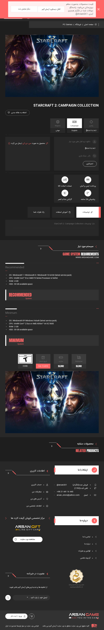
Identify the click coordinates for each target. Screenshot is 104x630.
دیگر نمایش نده (24, 9)
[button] (17, 113)
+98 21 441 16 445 (63, 491)
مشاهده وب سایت (27, 539)
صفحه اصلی (88, 24)
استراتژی (89, 163)
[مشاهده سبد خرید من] (31, 616)
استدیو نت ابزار (10, 626)
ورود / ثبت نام (16, 616)
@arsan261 (60, 485)
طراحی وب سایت (32, 626)
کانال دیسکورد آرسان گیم (51, 9)
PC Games (67, 24)
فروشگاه (78, 24)
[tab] (87, 212)
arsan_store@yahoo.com (66, 495)
